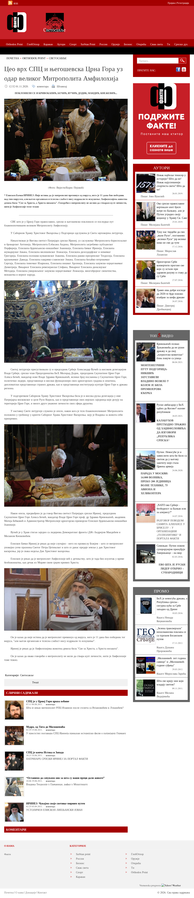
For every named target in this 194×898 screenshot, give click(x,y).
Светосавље (58, 58)
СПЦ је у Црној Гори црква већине (47, 701)
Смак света (82, 867)
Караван (80, 877)
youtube (183, 69)
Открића (136, 863)
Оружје (135, 858)
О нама (19, 892)
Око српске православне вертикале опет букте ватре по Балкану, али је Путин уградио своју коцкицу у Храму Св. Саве (172, 211)
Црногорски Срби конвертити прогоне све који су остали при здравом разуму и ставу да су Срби (172, 269)
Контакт (42, 892)
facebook (178, 69)
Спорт (79, 872)
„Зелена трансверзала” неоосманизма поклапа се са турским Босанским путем (171, 633)
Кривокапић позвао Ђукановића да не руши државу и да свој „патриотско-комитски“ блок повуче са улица (170, 351)
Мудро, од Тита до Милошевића (45, 727)
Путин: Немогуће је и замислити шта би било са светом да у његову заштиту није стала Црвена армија (172, 459)
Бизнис (80, 863)
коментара (42, 86)
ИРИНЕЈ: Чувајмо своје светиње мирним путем (55, 803)
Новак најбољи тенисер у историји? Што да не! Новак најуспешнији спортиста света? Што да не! (171, 182)
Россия (80, 858)
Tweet (35, 682)
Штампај (62, 86)
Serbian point (83, 854)
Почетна (12, 58)
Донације (30, 892)
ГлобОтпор (137, 854)
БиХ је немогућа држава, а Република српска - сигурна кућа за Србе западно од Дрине (172, 604)
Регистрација (183, 2)
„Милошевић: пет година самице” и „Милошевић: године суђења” (171, 661)
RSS (16, 3)
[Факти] (46, 22)
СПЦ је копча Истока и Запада (45, 752)
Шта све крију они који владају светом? (170, 682)
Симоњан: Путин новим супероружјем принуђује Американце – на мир (171, 549)
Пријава (171, 2)
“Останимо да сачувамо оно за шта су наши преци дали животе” (65, 778)
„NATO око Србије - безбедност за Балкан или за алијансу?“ (171, 508)
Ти (132, 867)
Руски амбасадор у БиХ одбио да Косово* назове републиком (171, 408)
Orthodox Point (34, 58)
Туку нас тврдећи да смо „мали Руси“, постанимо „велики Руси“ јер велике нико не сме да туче (171, 237)
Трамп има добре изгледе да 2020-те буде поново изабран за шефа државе (171, 293)
